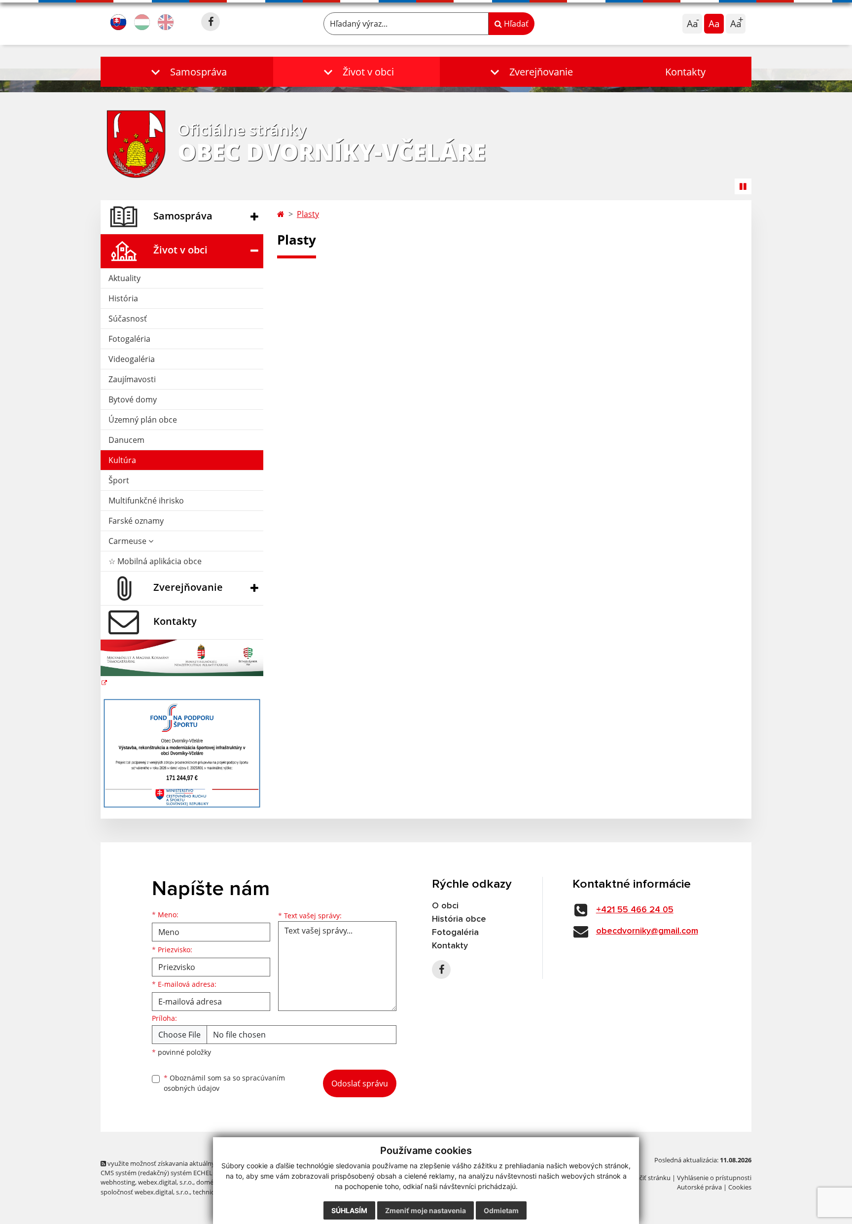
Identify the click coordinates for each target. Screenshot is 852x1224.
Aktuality (124, 278)
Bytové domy (132, 399)
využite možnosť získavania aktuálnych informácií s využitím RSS (201, 1163)
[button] (187, 72)
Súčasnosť (127, 318)
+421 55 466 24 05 (635, 909)
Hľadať (515, 23)
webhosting (118, 1182)
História (123, 298)
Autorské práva (699, 1187)
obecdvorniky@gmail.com (647, 931)
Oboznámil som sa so (224, 1083)
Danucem (126, 439)
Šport (118, 480)
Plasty (308, 214)
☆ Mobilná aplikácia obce (155, 561)
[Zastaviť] (743, 186)
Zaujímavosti (132, 379)
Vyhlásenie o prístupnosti (714, 1177)
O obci (445, 905)
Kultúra (122, 460)
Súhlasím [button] (349, 1210)
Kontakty (685, 71)
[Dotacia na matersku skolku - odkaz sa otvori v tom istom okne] (182, 663)
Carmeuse (128, 541)
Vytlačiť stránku (648, 1177)
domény (208, 1182)
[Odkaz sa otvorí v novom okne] (210, 21)
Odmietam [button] (501, 1210)
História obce (459, 919)
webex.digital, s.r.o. (165, 1182)
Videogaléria (131, 359)
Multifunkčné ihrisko (146, 500)
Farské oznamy (136, 520)
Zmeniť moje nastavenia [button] (425, 1210)
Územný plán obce (142, 419)
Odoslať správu (359, 1083)
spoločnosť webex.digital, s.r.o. (145, 1192)
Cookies (739, 1187)
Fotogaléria (129, 338)
